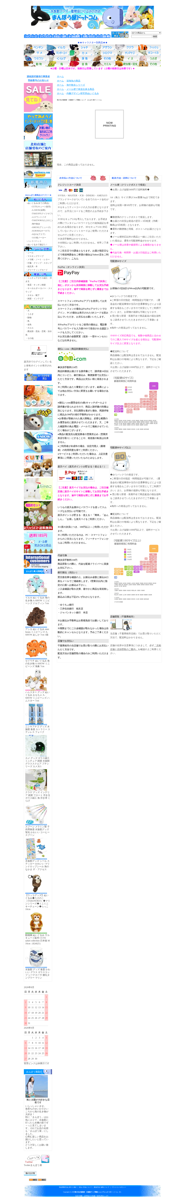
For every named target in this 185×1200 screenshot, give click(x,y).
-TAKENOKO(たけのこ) (42, 220)
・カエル (29, 328)
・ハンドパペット (33, 241)
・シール (29, 253)
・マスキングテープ (34, 256)
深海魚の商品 (73, 81)
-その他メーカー (38, 238)
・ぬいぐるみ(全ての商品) (37, 203)
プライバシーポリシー (119, 1187)
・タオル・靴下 (32, 295)
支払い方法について (85, 1187)
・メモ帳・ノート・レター (37, 259)
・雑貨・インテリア (34, 299)
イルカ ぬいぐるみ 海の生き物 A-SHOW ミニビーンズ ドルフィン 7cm (37, 600)
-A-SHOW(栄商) (38, 210)
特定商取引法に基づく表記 (67, 1187)
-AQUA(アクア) (38, 234)
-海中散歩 (35, 224)
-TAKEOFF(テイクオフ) (42, 214)
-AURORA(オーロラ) (40, 231)
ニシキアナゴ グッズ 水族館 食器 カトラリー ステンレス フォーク (37, 729)
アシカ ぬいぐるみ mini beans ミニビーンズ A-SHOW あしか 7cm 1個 (37, 632)
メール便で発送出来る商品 (80, 89)
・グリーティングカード (36, 270)
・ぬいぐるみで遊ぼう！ (36, 245)
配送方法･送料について (101, 1187)
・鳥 (27, 321)
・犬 (27, 311)
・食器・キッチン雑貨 (35, 285)
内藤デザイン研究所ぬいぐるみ (82, 93)
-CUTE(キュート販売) (41, 207)
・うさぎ (29, 314)
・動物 (28, 318)
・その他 (29, 338)
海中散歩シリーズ (75, 85)
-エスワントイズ (38, 217)
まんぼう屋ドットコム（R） (98, 1192)
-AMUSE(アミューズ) (41, 227)
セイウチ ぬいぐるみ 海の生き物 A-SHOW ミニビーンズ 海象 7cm (37, 664)
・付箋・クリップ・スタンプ (38, 263)
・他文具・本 (31, 266)
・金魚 (28, 324)
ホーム (60, 76)
